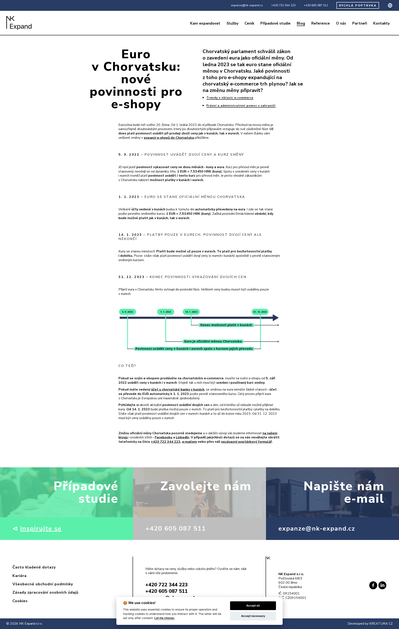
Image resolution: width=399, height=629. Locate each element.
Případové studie (275, 23)
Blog (301, 23)
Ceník (249, 23)
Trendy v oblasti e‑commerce (229, 98)
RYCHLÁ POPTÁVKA (358, 5)
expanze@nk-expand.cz (247, 5)
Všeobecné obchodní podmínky (42, 584)
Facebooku (163, 437)
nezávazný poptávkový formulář (246, 441)
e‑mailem (189, 441)
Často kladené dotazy (34, 567)
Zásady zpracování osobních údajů (45, 592)
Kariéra (19, 575)
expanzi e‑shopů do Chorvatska (169, 137)
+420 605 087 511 (316, 5)
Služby (232, 23)
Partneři (359, 23)
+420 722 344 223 (283, 5)
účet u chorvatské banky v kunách (177, 389)
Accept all (253, 605)
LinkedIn (182, 437)
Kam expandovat (205, 23)
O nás (341, 23)
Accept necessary (253, 616)
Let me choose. (164, 618)
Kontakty (381, 23)
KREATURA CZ (381, 623)
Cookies (20, 600)
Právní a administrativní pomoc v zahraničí (241, 106)
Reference (320, 23)
